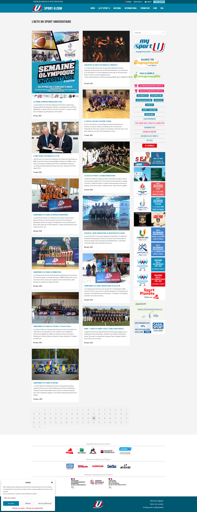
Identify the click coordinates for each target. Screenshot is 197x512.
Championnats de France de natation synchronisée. (51, 215)
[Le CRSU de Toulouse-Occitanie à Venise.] (106, 104)
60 (67, 422)
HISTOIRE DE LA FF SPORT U (149, 136)
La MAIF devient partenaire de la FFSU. (46, 156)
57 (50, 422)
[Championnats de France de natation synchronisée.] (55, 195)
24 (67, 414)
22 (56, 414)
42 (67, 418)
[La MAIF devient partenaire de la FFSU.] (55, 137)
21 (50, 414)
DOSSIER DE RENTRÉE (149, 132)
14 (110, 409)
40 (56, 418)
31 (104, 414)
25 (72, 414)
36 (34, 418)
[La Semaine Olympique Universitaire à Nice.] (55, 65)
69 (115, 422)
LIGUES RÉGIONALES (149, 119)
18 (34, 414)
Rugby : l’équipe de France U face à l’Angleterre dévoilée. (104, 329)
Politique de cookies (18, 508)
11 (93, 409)
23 (61, 414)
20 (45, 414)
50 (110, 418)
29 (94, 414)
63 (83, 422)
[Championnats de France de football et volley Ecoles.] (55, 308)
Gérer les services (10, 498)
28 (88, 414)
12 (99, 409)
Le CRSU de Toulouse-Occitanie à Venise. (98, 121)
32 (110, 414)
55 (39, 422)
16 (121, 409)
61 (72, 422)
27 (83, 414)
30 (99, 414)
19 (39, 414)
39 (50, 418)
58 (56, 422)
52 (121, 418)
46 (88, 418)
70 (121, 422)
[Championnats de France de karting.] (55, 364)
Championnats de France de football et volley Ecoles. (52, 326)
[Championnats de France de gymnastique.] (55, 253)
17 (126, 409)
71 (126, 422)
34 (121, 414)
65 (94, 422)
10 (88, 409)
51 (115, 418)
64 (88, 422)
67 (105, 422)
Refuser (28, 503)
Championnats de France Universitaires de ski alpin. (102, 286)
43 (72, 418)
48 (99, 418)
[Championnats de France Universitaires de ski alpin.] (106, 268)
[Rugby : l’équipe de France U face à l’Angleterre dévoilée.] (106, 316)
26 (77, 414)
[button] (52, 482)
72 (34, 426)
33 (115, 414)
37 (39, 418)
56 (45, 422)
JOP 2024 (149, 140)
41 (61, 418)
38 (45, 418)
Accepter (11, 503)
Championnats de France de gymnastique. (47, 272)
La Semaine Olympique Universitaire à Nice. (47, 102)
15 (115, 409)
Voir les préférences (45, 503)
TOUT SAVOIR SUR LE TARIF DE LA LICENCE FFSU (149, 123)
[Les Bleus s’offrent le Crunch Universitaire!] (106, 157)
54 (34, 422)
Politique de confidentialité (34, 508)
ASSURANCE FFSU (149, 127)
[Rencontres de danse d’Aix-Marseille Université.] (106, 46)
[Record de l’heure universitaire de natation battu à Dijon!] (106, 213)
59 (61, 422)
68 (110, 422)
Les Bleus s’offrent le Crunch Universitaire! (99, 176)
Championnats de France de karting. (45, 383)
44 (77, 418)
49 (105, 418)
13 (104, 409)
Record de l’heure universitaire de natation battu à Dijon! (104, 233)
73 (39, 426)
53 (126, 418)
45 (83, 418)
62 (77, 422)
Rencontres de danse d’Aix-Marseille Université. (101, 65)
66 (99, 422)
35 (126, 414)
